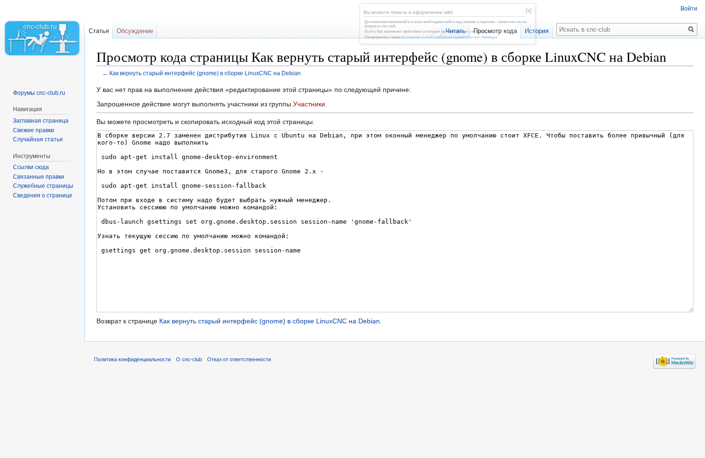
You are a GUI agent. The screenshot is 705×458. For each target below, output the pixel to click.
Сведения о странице (42, 195)
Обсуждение (135, 30)
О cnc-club (189, 359)
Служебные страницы (43, 186)
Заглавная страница (41, 120)
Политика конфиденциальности (132, 359)
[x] (528, 10)
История (537, 30)
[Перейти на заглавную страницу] (42, 38)
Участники (309, 104)
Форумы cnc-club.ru (39, 93)
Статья (99, 30)
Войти (689, 8)
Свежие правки (33, 130)
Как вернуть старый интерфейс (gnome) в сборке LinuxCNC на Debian (205, 73)
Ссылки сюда (31, 167)
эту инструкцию (478, 31)
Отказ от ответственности (239, 359)
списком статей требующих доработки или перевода (451, 37)
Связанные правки (38, 176)
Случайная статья (38, 139)
